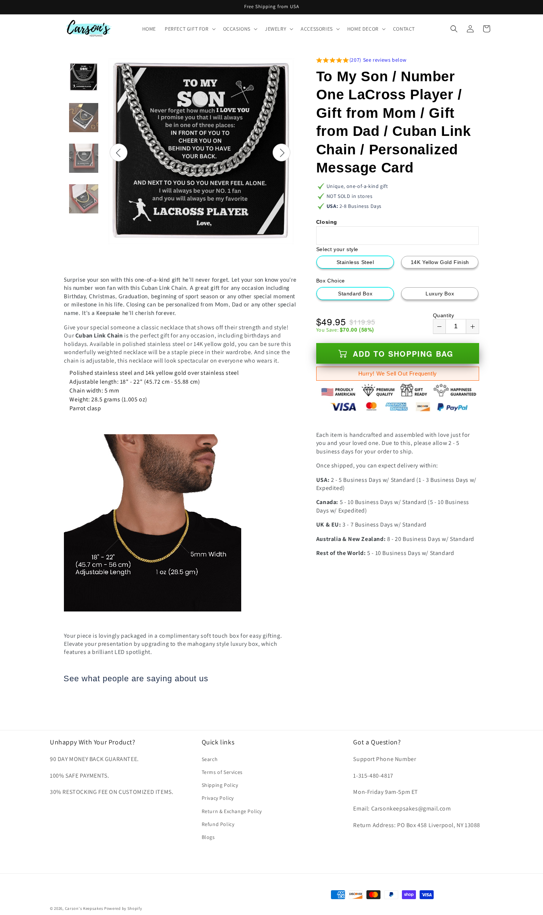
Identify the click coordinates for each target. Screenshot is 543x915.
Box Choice (330, 281)
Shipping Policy (220, 785)
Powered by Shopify (123, 908)
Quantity (443, 315)
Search (210, 758)
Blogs (208, 836)
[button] (189, 29)
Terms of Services (222, 771)
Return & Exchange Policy (232, 811)
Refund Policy (218, 823)
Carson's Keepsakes (84, 908)
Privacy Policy (218, 798)
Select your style (337, 249)
